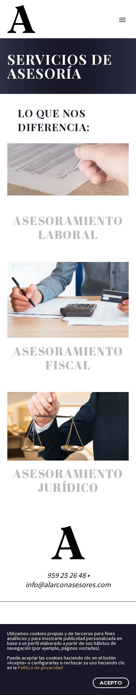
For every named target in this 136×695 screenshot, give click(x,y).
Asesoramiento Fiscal (68, 358)
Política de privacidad (40, 667)
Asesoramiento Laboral (68, 227)
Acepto (111, 683)
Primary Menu (122, 20)
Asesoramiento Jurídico (68, 480)
